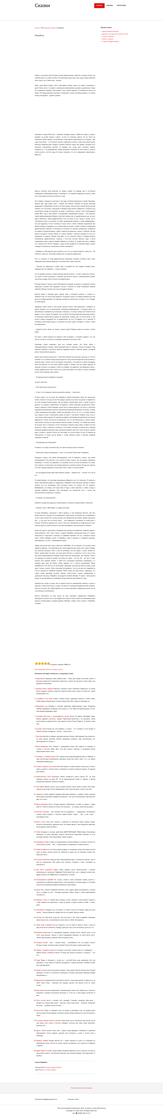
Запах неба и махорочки (45, 925)
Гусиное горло (41, 729)
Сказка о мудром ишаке (110, 41)
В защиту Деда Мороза (53, 1067)
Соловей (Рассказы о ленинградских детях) (52, 716)
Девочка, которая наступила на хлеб (115, 34)
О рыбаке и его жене (44, 698)
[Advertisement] (51, 56)
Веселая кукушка (42, 812)
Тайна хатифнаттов (43, 849)
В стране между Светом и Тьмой (48, 1020)
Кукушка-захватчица (43, 932)
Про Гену (39, 736)
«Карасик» (39, 794)
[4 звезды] (45, 663)
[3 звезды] (42, 663)
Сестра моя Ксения (43, 859)
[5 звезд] (48, 663)
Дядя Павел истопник (44, 1050)
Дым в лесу (40, 822)
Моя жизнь (40, 990)
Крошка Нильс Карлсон (45, 688)
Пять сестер (41, 1000)
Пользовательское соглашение (81, 1088)
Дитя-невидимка (42, 746)
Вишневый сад (41, 706)
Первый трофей (42, 1040)
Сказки (42, 5)
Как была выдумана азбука (47, 869)
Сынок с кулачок (108, 36)
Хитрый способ (42, 942)
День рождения (42, 804)
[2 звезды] (39, 663)
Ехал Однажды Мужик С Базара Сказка (48, 669)
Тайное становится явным (45, 950)
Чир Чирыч (40, 786)
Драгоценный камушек (110, 31)
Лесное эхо (40, 917)
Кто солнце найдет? (50, 1070)
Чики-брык (40, 910)
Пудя (38, 960)
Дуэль (38, 1030)
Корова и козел (42, 900)
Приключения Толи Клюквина (47, 776)
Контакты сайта (73, 1099)
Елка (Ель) (40, 1010)
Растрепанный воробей (44, 879)
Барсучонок (40, 678)
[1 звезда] (36, 663)
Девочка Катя (41, 980)
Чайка (38, 832)
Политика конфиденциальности (46, 1099)
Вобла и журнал (107, 39)
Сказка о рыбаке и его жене (46, 766)
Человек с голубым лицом (46, 756)
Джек (38, 890)
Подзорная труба (42, 842)
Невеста (39, 970)
